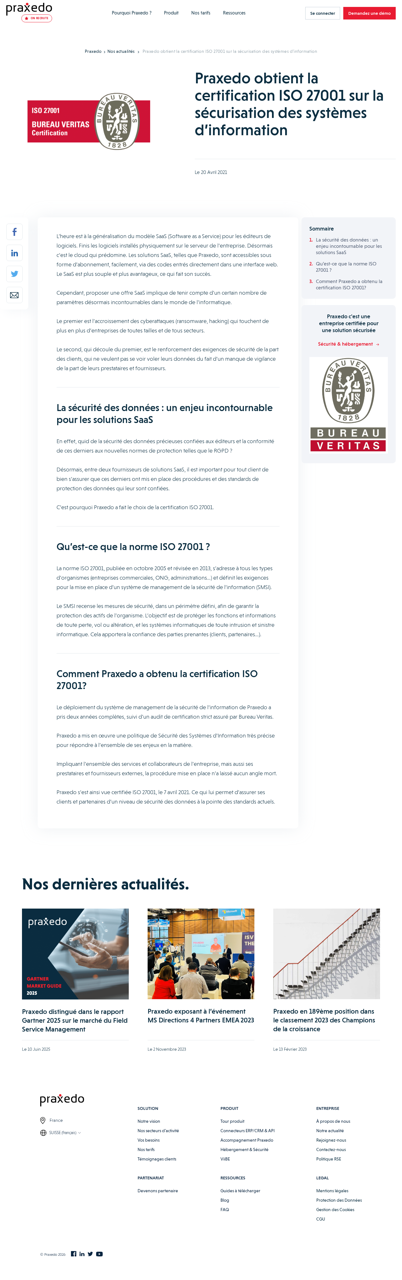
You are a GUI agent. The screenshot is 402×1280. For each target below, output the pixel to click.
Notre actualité (330, 1130)
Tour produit (232, 1121)
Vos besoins (149, 1140)
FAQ (224, 1209)
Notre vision (149, 1121)
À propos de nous (333, 1121)
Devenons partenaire (158, 1190)
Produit (171, 13)
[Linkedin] (14, 253)
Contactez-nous (331, 1149)
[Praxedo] (29, 9)
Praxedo (93, 51)
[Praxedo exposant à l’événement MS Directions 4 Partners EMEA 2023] (201, 954)
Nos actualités (121, 51)
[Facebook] (14, 232)
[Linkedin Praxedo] (81, 1254)
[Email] (14, 295)
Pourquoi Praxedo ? (131, 13)
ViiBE (225, 1158)
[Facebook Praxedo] (73, 1254)
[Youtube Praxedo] (99, 1254)
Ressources (234, 13)
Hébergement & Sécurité (244, 1149)
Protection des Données (339, 1200)
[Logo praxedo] (89, 1101)
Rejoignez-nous (331, 1140)
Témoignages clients (157, 1158)
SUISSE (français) (62, 1132)
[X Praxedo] (90, 1254)
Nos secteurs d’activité (158, 1130)
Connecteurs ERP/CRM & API (247, 1130)
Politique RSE (328, 1158)
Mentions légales (332, 1190)
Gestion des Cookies (335, 1209)
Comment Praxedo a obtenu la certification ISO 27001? (349, 284)
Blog (224, 1200)
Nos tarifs (200, 13)
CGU (320, 1219)
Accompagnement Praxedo (246, 1140)
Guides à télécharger (240, 1190)
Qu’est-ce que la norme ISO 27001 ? (346, 267)
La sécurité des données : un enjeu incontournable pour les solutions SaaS (349, 246)
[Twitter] (14, 274)
